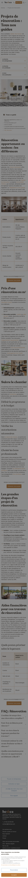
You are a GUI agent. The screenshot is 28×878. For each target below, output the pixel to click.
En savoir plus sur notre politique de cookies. (10, 865)
